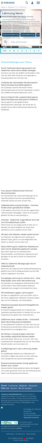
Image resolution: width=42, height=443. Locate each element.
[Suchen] (5, 42)
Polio (39, 34)
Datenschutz (20, 434)
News (3, 7)
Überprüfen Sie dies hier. (31, 417)
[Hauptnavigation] (38, 2)
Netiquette (33, 385)
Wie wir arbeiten (25, 388)
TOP (4, 50)
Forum (4, 386)
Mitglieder (23, 385)
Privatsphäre (31, 434)
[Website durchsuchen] (27, 2)
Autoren (13, 388)
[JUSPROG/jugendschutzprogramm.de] (9, 422)
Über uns (5, 388)
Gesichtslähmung (27, 34)
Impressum (10, 434)
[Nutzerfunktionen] (32, 2)
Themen (11, 7)
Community (13, 385)
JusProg (19, 428)
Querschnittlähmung (11, 34)
